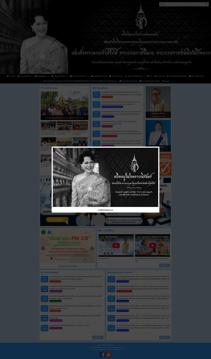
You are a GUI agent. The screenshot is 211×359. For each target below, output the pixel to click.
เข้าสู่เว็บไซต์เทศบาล (105, 210)
